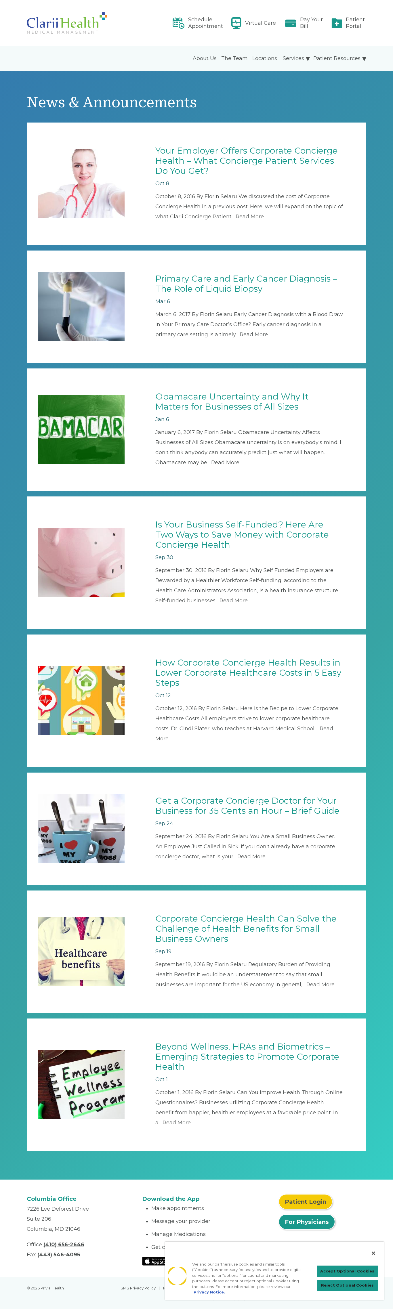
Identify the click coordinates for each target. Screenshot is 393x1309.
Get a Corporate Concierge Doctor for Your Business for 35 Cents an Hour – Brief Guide (247, 805)
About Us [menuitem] (205, 58)
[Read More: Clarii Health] (81, 23)
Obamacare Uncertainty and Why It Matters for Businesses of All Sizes (232, 401)
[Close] (373, 1253)
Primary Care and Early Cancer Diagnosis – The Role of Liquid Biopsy (246, 283)
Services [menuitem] (293, 58)
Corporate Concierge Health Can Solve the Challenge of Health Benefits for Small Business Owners (246, 928)
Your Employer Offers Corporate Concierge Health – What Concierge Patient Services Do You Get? (246, 160)
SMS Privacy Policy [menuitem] (138, 1288)
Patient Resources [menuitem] (336, 58)
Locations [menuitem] (264, 58)
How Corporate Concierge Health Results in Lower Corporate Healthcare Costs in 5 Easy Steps (248, 672)
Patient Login (305, 1201)
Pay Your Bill (311, 22)
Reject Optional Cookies (347, 1285)
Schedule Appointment (205, 22)
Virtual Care (260, 23)
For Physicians (307, 1221)
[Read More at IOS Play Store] (157, 1261)
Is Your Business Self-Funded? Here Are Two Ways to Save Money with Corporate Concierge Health (242, 534)
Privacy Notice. (209, 1292)
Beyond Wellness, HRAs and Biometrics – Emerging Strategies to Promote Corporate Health (247, 1056)
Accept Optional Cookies (347, 1271)
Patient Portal (355, 22)
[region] (274, 1271)
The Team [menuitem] (234, 58)
